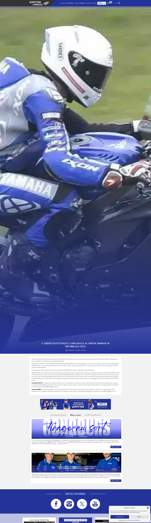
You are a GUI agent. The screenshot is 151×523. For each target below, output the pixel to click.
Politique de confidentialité (134, 520)
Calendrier (82, 3)
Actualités (63, 3)
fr (116, 3)
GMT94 (76, 3)
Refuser (139, 517)
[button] (148, 508)
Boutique (88, 3)
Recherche (119, 3)
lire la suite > (115, 447)
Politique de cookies (123, 520)
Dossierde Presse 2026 (102, 3)
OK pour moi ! (119, 517)
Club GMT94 (109, 3)
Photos (94, 3)
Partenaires (70, 3)
